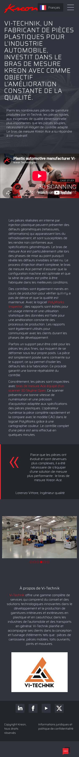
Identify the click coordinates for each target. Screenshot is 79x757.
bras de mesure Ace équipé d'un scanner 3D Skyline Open (36, 388)
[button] (31, 562)
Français (54, 7)
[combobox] (50, 7)
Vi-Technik (16, 595)
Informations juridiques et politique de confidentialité (55, 726)
